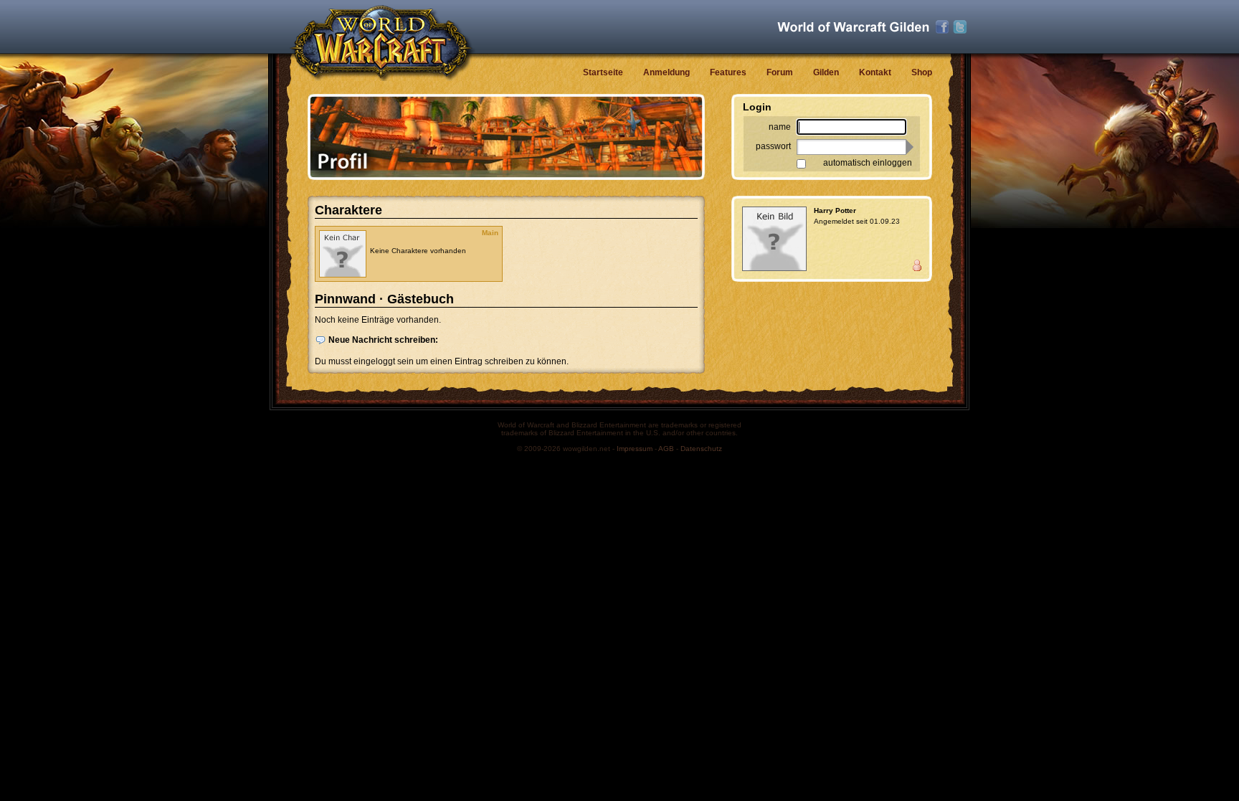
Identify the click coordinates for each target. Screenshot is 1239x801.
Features (728, 72)
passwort (773, 146)
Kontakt (875, 72)
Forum (779, 72)
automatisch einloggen (867, 163)
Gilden (826, 72)
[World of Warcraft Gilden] (853, 27)
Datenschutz (701, 448)
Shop (921, 72)
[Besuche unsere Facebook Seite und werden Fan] (942, 27)
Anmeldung (666, 72)
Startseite (603, 72)
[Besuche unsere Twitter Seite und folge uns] (960, 27)
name (780, 127)
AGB (666, 448)
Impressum (634, 448)
